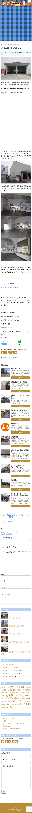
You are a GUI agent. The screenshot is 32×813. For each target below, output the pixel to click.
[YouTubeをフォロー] (12, 352)
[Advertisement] (16, 25)
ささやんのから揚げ (14, 634)
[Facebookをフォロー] (5, 352)
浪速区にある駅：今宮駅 (19, 382)
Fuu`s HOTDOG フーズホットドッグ (15, 723)
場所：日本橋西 (6, 701)
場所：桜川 (6, 357)
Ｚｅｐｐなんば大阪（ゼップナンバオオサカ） (20, 466)
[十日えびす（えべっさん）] (5, 413)
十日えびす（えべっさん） (20, 410)
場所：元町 (17, 687)
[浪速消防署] (5, 440)
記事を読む (20, 377)
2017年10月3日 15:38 (6, 534)
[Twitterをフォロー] (2, 352)
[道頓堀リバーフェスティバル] (5, 399)
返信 (30, 541)
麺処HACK (6, 726)
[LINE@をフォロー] (15, 352)
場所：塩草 (27, 687)
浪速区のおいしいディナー (11, 670)
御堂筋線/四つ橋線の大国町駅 (20, 451)
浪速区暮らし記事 (8, 2)
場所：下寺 (5, 687)
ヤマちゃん (16, 357)
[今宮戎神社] (5, 483)
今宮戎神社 (14, 480)
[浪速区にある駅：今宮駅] (5, 385)
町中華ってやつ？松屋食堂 (11, 728)
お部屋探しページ (6, 328)
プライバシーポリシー (16, 807)
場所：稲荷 (16, 704)
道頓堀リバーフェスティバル (20, 396)
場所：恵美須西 (12, 692)
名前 (3, 574)
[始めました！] (5, 427)
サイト (3, 587)
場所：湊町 (7, 704)
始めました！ (15, 423)
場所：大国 (9, 690)
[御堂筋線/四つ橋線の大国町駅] (5, 453)
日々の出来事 (7, 664)
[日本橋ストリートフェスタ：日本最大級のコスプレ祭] (5, 497)
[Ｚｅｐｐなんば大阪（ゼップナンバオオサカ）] (5, 468)
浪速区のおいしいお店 (10, 667)
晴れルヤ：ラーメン (9, 718)
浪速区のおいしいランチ (10, 673)
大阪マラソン (15, 369)
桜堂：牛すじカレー (7, 533)
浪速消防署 (14, 437)
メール (4, 581)
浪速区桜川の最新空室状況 (9, 287)
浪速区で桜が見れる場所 (16, 626)
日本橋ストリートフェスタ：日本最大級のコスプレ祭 (20, 495)
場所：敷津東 (17, 695)
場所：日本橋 (22, 698)
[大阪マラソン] (5, 372)
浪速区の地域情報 (8, 676)
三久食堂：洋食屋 (14, 618)
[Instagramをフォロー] (9, 352)
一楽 (4, 721)
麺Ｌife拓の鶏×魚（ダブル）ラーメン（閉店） (17, 516)
